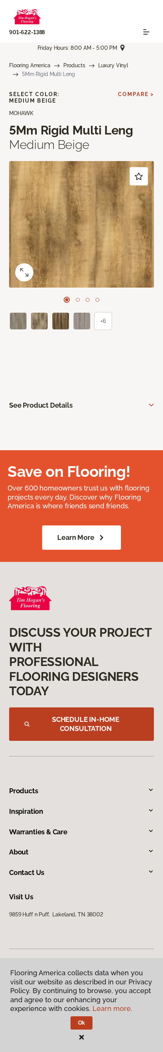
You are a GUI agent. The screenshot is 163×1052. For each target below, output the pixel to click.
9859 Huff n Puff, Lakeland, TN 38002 (56, 914)
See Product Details (41, 405)
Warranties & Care (38, 832)
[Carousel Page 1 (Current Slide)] (67, 300)
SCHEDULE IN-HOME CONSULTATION (85, 723)
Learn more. (112, 1008)
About (18, 852)
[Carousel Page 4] (97, 300)
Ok (81, 1023)
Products (74, 65)
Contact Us (26, 872)
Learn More (75, 537)
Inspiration (26, 811)
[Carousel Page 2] (78, 300)
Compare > (136, 94)
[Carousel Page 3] (87, 300)
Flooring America (29, 65)
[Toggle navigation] (146, 32)
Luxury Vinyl (113, 65)
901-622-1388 (27, 32)
